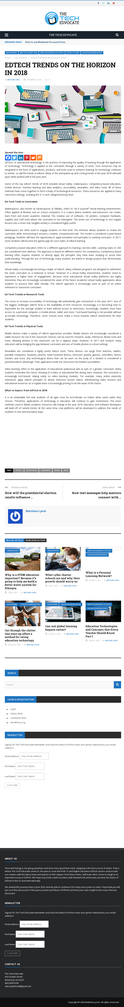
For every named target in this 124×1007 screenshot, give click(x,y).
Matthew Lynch (13, 80)
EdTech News (12, 604)
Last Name (10, 776)
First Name (10, 766)
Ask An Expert (11, 53)
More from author (35, 540)
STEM (66, 470)
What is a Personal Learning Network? (99, 574)
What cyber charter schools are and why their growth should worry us (62, 578)
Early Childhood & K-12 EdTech (52, 53)
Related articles (14, 540)
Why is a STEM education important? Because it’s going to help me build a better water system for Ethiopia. (22, 581)
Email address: (12, 756)
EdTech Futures (73, 53)
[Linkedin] (20, 157)
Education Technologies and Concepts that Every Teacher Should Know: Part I (102, 631)
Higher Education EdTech (92, 53)
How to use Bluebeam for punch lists (45, 42)
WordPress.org (17, 722)
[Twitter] (14, 157)
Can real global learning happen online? (61, 627)
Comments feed (18, 717)
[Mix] (39, 157)
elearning (45, 470)
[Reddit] (33, 157)
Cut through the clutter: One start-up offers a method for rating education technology (20, 635)
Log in (13, 709)
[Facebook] (8, 157)
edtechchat (31, 470)
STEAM (57, 470)
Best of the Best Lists (28, 53)
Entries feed (16, 713)
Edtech (19, 470)
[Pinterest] (27, 157)
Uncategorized (13, 551)
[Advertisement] (63, 439)
